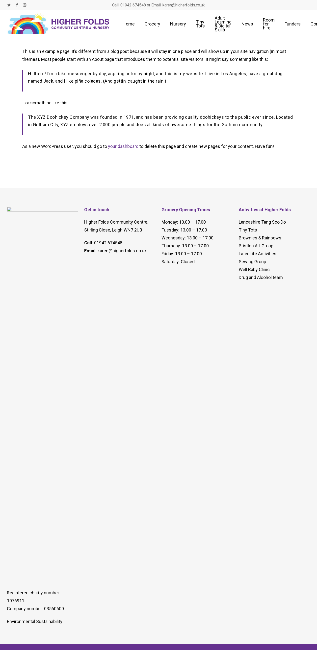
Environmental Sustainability (34, 621)
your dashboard (123, 146)
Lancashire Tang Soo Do (262, 222)
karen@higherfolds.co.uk (122, 250)
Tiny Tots (248, 229)
